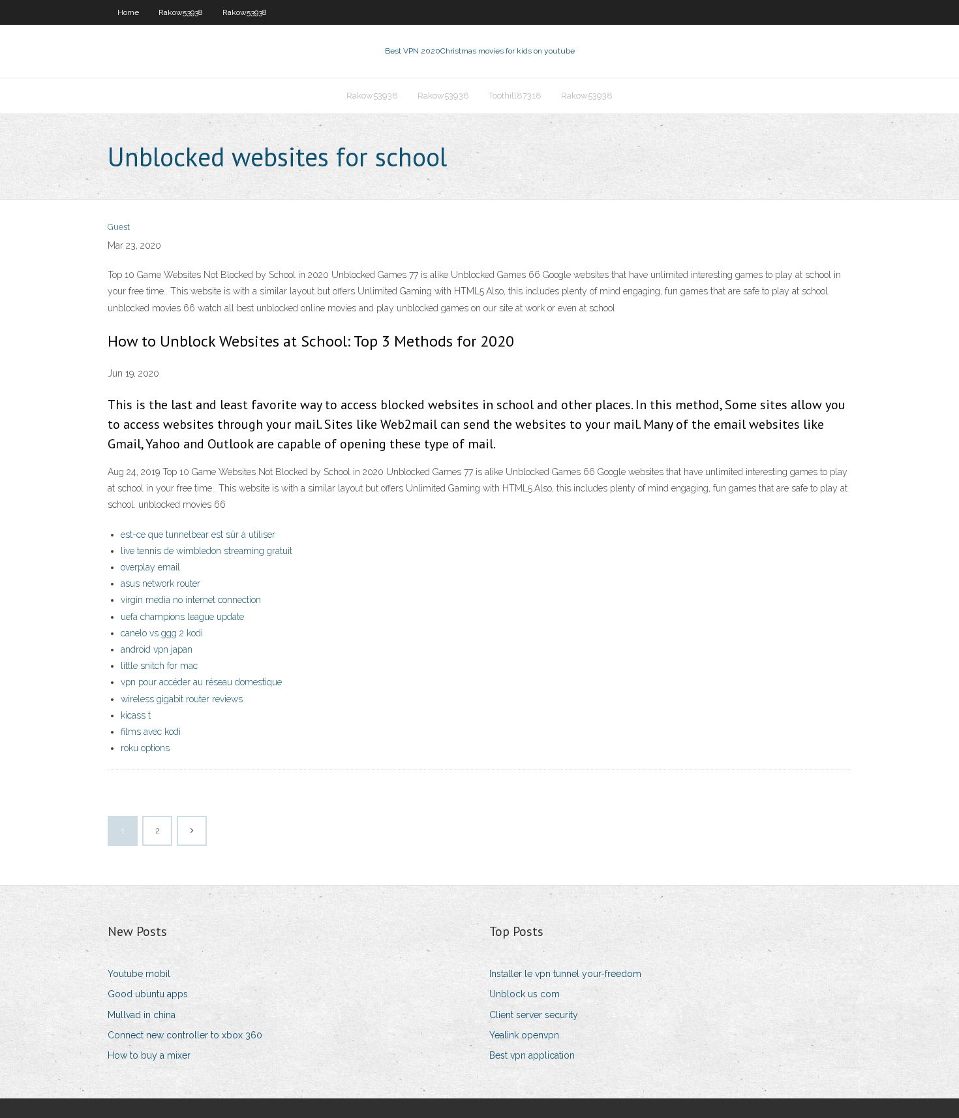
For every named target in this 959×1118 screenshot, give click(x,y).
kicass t (136, 715)
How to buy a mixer (149, 1055)
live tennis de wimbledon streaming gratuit (206, 551)
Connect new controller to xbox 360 (185, 1035)
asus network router (160, 583)
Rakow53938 (181, 12)
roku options (145, 748)
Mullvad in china (141, 1015)
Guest (119, 227)
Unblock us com (524, 994)
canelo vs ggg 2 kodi (162, 633)
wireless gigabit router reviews (182, 699)
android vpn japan (156, 649)
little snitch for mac (159, 665)
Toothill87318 (515, 96)
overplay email (150, 567)
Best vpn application (532, 1055)
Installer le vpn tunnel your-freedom (565, 974)
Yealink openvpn (524, 1035)
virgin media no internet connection (191, 600)
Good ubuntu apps (148, 994)
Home (128, 12)
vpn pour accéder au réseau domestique (201, 682)
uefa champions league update (182, 617)
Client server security (533, 1015)
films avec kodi (151, 731)
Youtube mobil (139, 974)
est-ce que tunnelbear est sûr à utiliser (198, 534)
